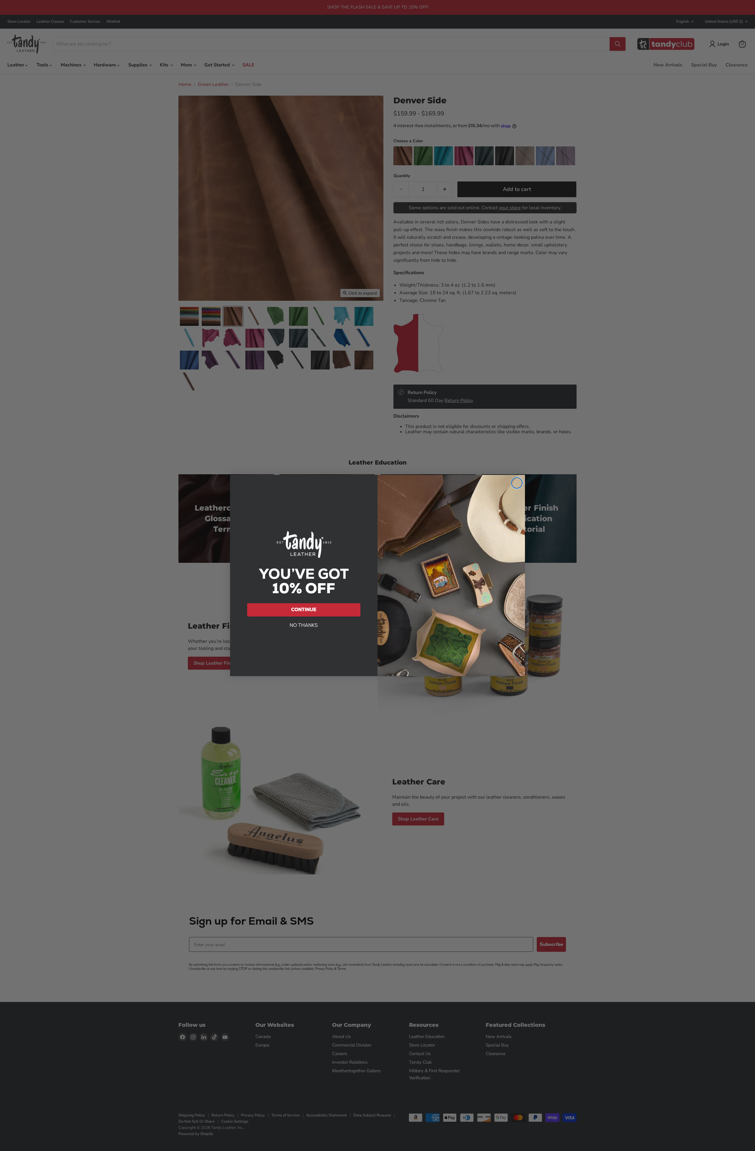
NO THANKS (304, 625)
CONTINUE (303, 609)
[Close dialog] (517, 483)
